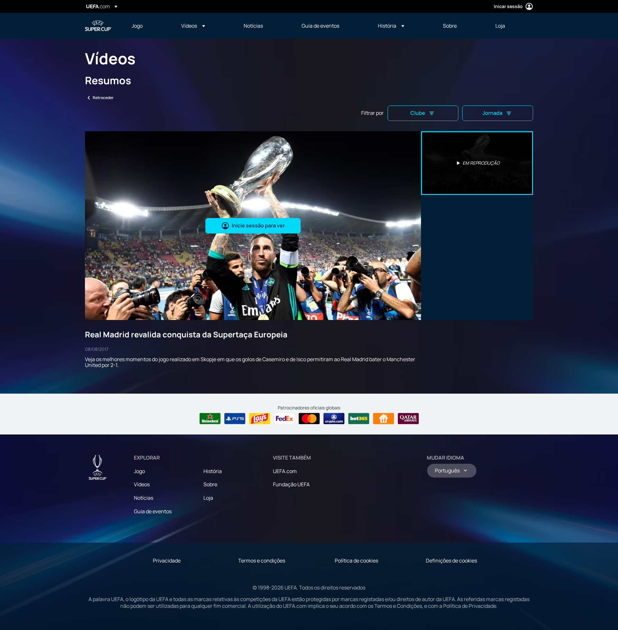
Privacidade (167, 560)
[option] (477, 163)
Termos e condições (261, 560)
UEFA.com (285, 471)
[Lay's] (259, 419)
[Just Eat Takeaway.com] (383, 419)
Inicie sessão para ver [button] (258, 225)
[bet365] (358, 419)
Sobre (210, 484)
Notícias (143, 497)
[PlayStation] (234, 419)
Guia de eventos (153, 511)
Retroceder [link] (103, 97)
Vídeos (142, 484)
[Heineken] (210, 419)
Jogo (139, 471)
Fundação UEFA (291, 484)
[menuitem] (148, 26)
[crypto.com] (333, 419)
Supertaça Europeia (98, 26)
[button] (193, 26)
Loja (208, 497)
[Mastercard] (309, 419)
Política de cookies (356, 560)
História (212, 471)
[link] (137, 26)
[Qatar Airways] (408, 419)
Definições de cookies (451, 560)
